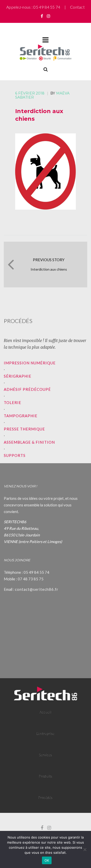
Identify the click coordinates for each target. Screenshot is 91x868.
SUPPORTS (15, 455)
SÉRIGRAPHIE (17, 376)
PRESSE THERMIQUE (24, 429)
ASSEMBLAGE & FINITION (29, 442)
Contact (77, 7)
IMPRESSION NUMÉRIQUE (30, 363)
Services (45, 755)
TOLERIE (12, 402)
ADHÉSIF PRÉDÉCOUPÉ (27, 389)
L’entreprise (45, 734)
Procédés (45, 798)
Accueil (46, 712)
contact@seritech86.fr (36, 589)
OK (46, 860)
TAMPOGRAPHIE (20, 415)
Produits (45, 776)
